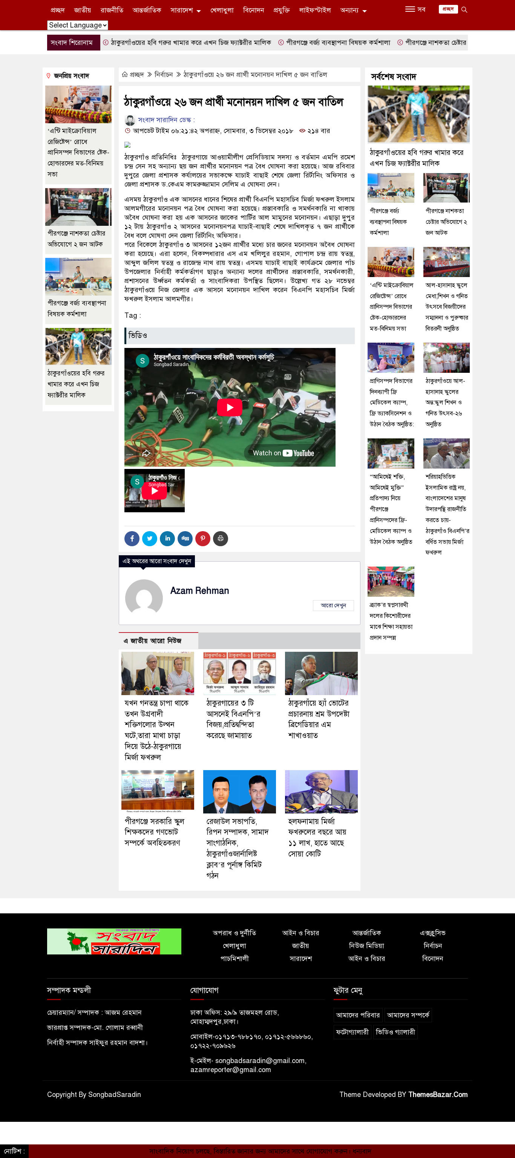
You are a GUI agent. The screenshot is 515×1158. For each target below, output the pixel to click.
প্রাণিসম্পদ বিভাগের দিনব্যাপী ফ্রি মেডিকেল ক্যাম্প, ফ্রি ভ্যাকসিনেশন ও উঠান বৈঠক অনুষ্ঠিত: (392, 402)
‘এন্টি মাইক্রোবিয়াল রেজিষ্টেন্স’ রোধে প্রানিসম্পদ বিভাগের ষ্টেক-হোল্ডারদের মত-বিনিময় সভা (78, 152)
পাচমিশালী (235, 958)
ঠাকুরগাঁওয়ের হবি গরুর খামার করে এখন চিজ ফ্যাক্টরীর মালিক (157, 42)
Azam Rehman (199, 590)
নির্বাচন (164, 74)
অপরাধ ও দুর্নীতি (234, 933)
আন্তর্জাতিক (147, 10)
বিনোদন (253, 10)
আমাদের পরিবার (358, 1015)
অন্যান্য (349, 10)
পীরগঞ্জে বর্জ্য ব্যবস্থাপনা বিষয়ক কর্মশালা (304, 42)
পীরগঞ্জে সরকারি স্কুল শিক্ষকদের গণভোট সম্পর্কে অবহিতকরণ (154, 832)
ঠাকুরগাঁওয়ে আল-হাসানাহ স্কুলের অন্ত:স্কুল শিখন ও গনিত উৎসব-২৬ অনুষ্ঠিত (445, 402)
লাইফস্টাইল (315, 10)
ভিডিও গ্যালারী (395, 1032)
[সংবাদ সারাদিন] (114, 941)
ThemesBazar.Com (438, 1095)
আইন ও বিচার (300, 933)
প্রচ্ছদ (58, 10)
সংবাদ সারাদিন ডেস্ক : (165, 120)
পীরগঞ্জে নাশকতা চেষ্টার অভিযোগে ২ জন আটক (432, 42)
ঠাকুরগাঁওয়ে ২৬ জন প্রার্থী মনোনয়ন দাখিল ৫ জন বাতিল (255, 74)
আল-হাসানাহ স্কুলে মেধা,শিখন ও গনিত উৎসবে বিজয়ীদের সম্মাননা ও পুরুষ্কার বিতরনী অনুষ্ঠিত (447, 307)
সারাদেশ (182, 10)
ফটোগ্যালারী (352, 1032)
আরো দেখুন (333, 605)
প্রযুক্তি (282, 10)
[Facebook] (131, 538)
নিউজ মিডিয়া (366, 946)
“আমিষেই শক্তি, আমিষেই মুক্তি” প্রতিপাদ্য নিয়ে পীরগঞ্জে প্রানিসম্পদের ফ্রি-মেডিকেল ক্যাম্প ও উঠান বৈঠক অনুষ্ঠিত (391, 509)
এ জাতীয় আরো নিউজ (153, 641)
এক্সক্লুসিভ (433, 933)
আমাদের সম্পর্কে (408, 1015)
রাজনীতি (112, 10)
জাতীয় (82, 10)
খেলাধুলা (222, 10)
